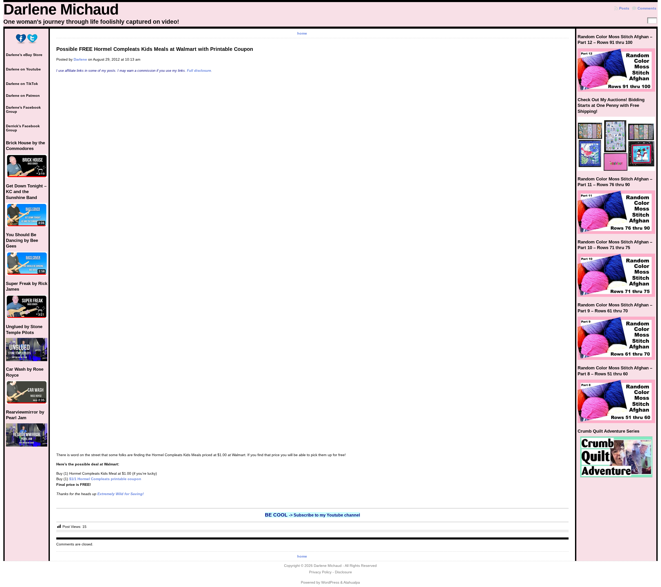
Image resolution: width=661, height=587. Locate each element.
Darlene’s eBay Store (24, 55)
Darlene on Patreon (23, 95)
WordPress (330, 582)
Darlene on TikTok (22, 84)
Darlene (80, 59)
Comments (647, 8)
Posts (624, 8)
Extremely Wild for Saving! (120, 494)
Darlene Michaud (61, 9)
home (302, 33)
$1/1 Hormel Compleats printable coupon (105, 479)
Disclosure (343, 572)
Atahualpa (351, 582)
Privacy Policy (320, 572)
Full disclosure (199, 71)
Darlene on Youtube (23, 69)
